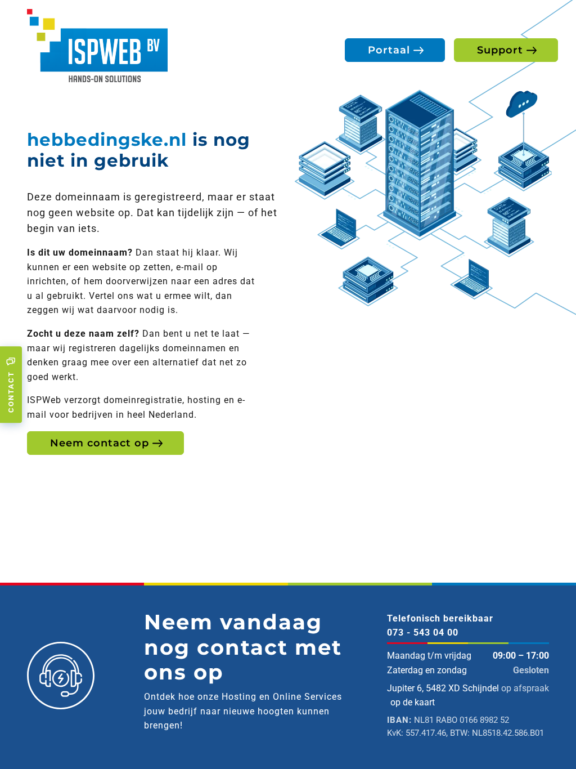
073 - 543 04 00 (422, 632)
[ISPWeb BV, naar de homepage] (97, 44)
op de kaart (412, 702)
